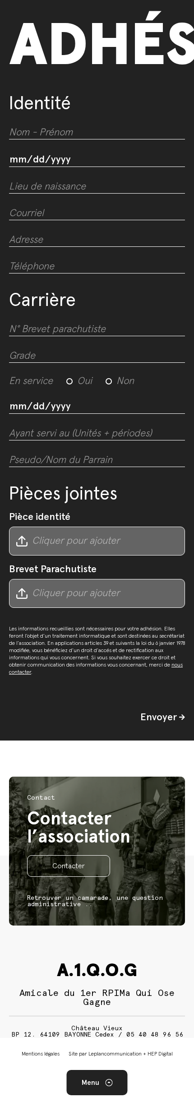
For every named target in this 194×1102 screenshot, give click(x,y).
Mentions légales (41, 1054)
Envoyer (159, 717)
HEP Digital (160, 1054)
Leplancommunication (115, 1054)
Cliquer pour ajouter (76, 541)
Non (125, 381)
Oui (84, 381)
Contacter (68, 866)
